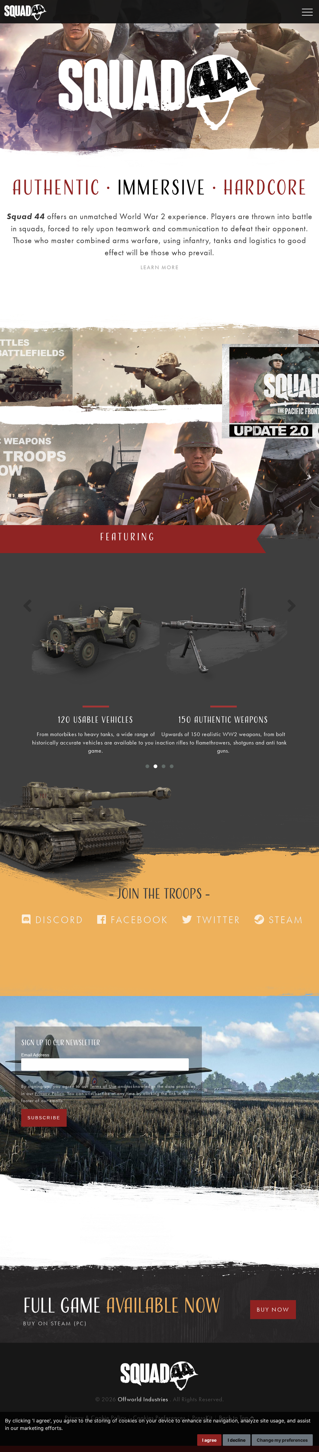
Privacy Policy (49, 1093)
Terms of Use (103, 1086)
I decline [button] (236, 1440)
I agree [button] (209, 1440)
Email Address (35, 1054)
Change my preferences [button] (282, 1440)
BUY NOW (273, 1309)
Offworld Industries (144, 1399)
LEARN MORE (159, 267)
